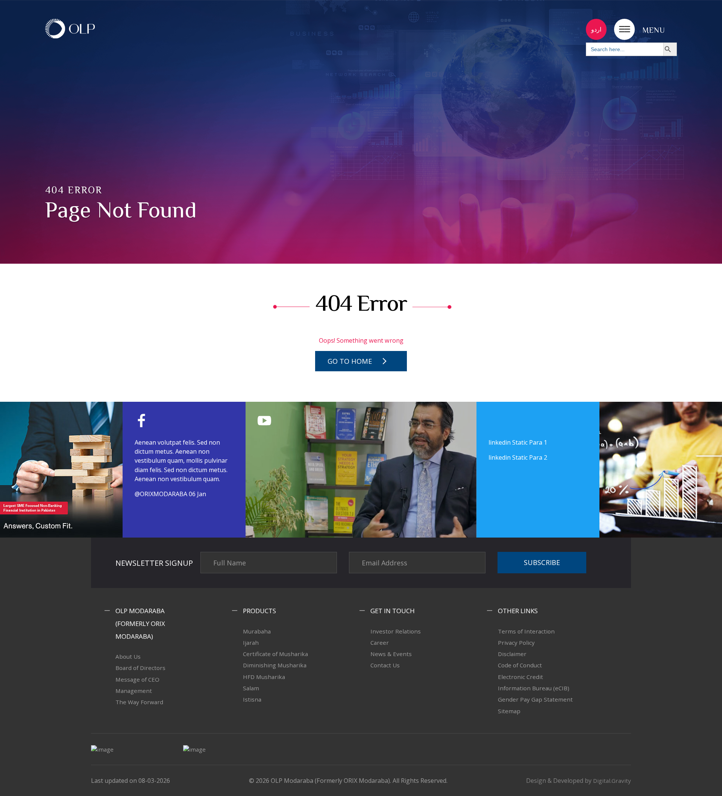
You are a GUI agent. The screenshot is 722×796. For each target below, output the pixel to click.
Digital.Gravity (612, 780)
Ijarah (251, 642)
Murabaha (257, 631)
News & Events (391, 654)
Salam (251, 688)
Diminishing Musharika (274, 665)
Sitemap (509, 711)
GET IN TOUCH (392, 610)
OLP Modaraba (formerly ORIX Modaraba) (140, 623)
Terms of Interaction (526, 631)
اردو (596, 29)
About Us (128, 656)
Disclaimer (512, 654)
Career (379, 642)
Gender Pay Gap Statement (535, 699)
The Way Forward (139, 702)
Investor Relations (395, 631)
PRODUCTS (259, 610)
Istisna (252, 699)
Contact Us (385, 665)
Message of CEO (137, 679)
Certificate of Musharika (275, 654)
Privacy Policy (516, 642)
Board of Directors (140, 667)
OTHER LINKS (518, 610)
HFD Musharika (264, 677)
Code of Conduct (520, 665)
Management (133, 690)
